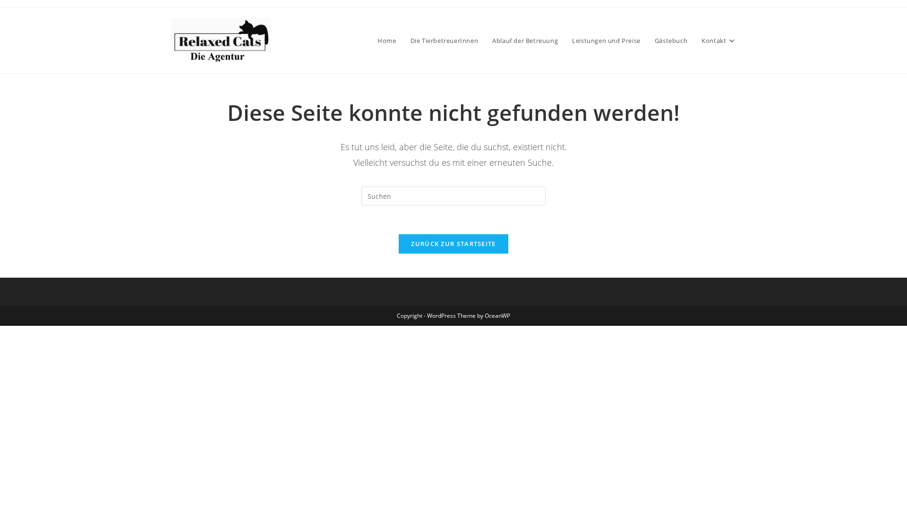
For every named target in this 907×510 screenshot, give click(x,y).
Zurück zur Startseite (453, 243)
